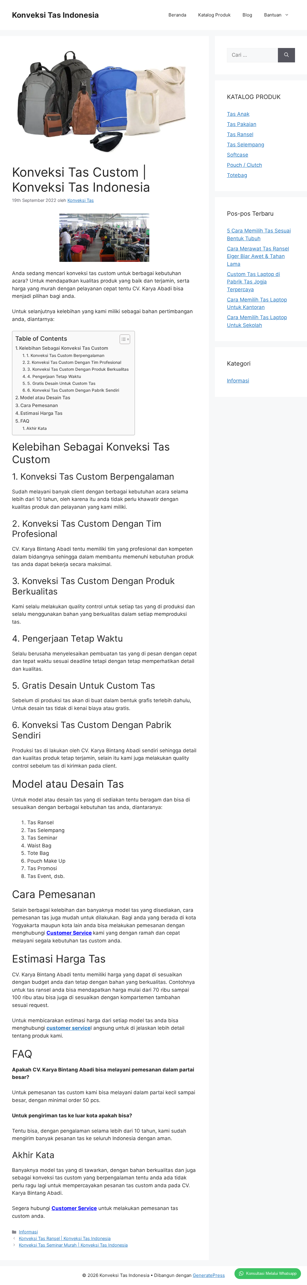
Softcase (237, 155)
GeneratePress (209, 1275)
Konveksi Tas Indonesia (55, 14)
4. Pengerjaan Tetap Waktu (54, 376)
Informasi (28, 1231)
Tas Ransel (240, 134)
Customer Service (69, 933)
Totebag (237, 175)
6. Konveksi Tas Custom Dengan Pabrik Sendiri (73, 390)
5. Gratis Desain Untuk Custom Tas (61, 383)
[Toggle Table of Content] (122, 339)
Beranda (177, 15)
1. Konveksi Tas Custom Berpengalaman (65, 355)
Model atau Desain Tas (45, 397)
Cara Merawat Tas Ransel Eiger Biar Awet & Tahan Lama (258, 256)
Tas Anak (238, 114)
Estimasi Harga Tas (41, 413)
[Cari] (286, 55)
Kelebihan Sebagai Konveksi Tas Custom (63, 348)
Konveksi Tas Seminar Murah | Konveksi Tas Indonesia (73, 1245)
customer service (68, 1028)
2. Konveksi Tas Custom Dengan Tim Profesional (74, 362)
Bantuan (273, 15)
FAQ (24, 421)
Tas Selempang (245, 145)
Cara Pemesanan (39, 405)
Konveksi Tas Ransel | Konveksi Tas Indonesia (65, 1238)
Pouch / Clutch (244, 165)
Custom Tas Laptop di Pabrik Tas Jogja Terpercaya (253, 281)
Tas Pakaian (241, 124)
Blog (247, 15)
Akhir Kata (36, 428)
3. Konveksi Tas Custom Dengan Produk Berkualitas (78, 369)
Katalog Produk (214, 15)
